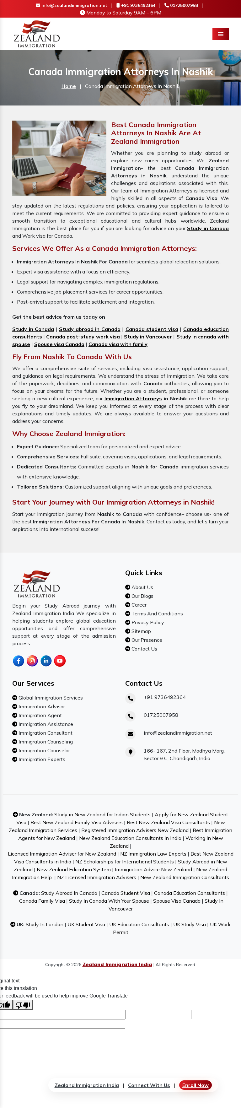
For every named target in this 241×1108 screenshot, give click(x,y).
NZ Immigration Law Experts (153, 854)
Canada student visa (152, 329)
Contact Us (143, 649)
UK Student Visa (86, 924)
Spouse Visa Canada (177, 901)
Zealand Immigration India (87, 1085)
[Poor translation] (23, 1005)
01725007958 (183, 5)
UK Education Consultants (139, 924)
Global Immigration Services (50, 698)
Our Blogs (141, 596)
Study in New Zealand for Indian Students (102, 814)
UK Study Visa (189, 924)
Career (138, 605)
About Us (141, 587)
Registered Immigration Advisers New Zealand (135, 830)
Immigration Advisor (41, 706)
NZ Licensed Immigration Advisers (96, 877)
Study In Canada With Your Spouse (109, 901)
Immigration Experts (41, 759)
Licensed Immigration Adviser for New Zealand (62, 854)
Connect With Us (149, 1085)
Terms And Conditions (156, 613)
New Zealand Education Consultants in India (130, 838)
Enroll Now (195, 1085)
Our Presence (146, 640)
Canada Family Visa (42, 901)
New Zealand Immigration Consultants (184, 877)
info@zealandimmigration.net (73, 5)
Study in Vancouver (148, 336)
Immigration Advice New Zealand (153, 869)
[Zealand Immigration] (37, 33)
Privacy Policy (147, 622)
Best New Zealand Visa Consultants (168, 822)
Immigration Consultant (44, 733)
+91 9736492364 (137, 5)
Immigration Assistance (45, 724)
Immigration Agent (39, 715)
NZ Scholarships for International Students (124, 861)
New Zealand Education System (74, 869)
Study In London (44, 924)
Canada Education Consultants (189, 893)
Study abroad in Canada (89, 329)
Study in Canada (208, 228)
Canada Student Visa (125, 893)
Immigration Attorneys (133, 398)
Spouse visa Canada (59, 344)
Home (69, 86)
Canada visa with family (117, 344)
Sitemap (140, 631)
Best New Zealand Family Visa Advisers (76, 822)
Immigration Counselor (43, 750)
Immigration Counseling (45, 741)
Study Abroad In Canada (69, 893)
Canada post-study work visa (83, 336)
